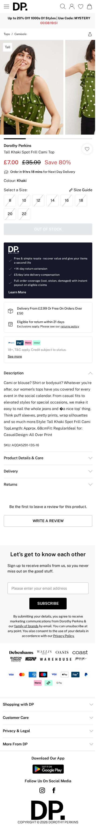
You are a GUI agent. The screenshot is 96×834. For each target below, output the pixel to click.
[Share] (90, 34)
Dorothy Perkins (17, 145)
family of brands (26, 626)
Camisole (20, 34)
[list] (48, 89)
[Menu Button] (6, 6)
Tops (7, 34)
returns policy (70, 326)
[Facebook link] (54, 790)
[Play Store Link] (48, 769)
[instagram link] (42, 790)
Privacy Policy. (63, 636)
